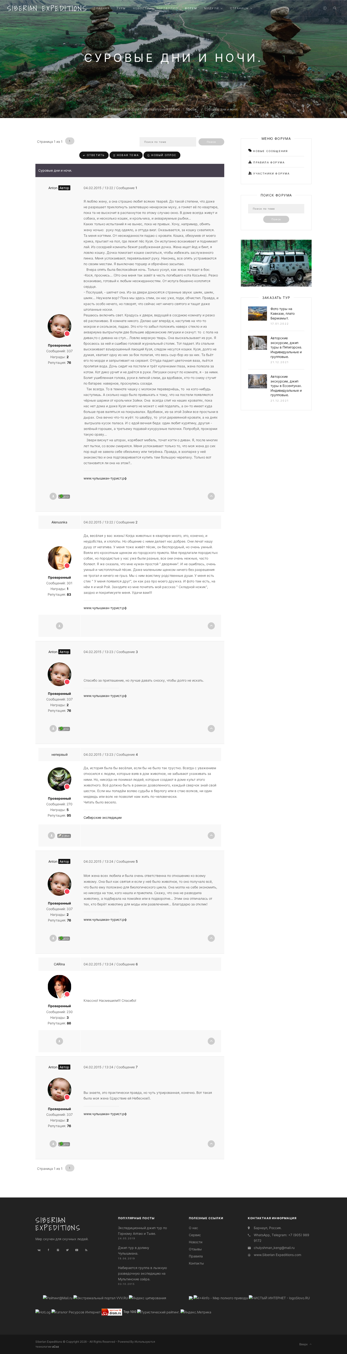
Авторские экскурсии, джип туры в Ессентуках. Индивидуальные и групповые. (286, 385)
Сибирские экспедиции (103, 817)
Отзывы (195, 1249)
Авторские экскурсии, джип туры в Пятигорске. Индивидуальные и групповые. (286, 347)
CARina (59, 964)
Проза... (192, 109)
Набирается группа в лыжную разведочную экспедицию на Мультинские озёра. (142, 1273)
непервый (59, 754)
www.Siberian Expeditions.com (277, 1255)
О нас (193, 1228)
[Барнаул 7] (191, 1298)
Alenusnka (59, 522)
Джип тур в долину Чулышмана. (133, 1250)
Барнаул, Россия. (268, 1228)
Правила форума (268, 162)
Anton (58, 188)
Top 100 (129, 1312)
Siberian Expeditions (47, 8)
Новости (195, 1242)
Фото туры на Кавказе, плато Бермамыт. (283, 313)
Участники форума (271, 173)
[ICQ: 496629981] (64, 496)
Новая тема (127, 155)
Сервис (195, 1235)
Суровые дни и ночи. (221, 109)
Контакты (196, 1263)
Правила (196, 1256)
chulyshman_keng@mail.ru (274, 1248)
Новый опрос (163, 155)
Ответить (95, 155)
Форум (133, 109)
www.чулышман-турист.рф (105, 478)
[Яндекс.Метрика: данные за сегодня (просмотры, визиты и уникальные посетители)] (196, 1312)
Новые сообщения (270, 151)
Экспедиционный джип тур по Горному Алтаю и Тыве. (142, 1230)
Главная (115, 109)
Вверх (304, 1344)
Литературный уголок (162, 109)
